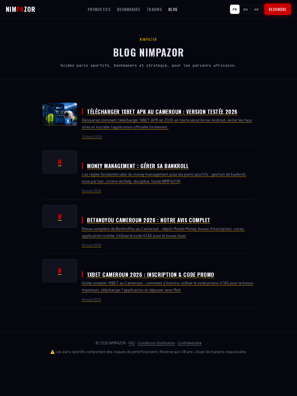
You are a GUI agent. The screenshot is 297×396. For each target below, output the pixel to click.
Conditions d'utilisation (156, 343)
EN (245, 9)
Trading (154, 9)
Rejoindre (278, 9)
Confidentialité (190, 343)
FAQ (131, 343)
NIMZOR (21, 9)
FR (235, 9)
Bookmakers (128, 9)
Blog (173, 9)
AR (256, 9)
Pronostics (99, 9)
